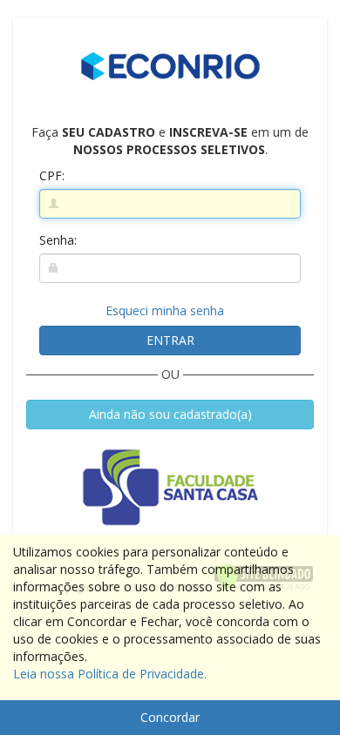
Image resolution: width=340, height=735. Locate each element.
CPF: (52, 175)
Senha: (58, 240)
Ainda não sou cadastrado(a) (170, 414)
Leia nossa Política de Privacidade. (110, 673)
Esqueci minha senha (164, 310)
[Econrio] (170, 66)
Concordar (170, 717)
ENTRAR (170, 340)
